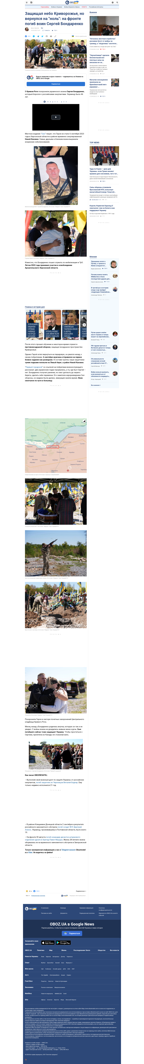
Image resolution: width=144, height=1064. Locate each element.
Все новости (114, 950)
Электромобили (54, 975)
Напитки (50, 981)
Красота (56, 999)
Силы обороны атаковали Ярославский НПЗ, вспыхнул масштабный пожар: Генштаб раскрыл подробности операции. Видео (103, 189)
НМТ (73, 969)
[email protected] (47, 1049)
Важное (93, 12)
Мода (62, 999)
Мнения (93, 257)
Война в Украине (56, 7)
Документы (63, 913)
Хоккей (57, 962)
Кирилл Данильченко (97, 282)
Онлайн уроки (57, 969)
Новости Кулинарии (61, 981)
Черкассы (70, 956)
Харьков (48, 956)
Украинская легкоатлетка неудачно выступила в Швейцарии (98, 91)
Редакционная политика (38, 895)
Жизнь (63, 950)
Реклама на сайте (46, 913)
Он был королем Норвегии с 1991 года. (102, 213)
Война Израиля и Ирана (72, 7)
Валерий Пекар (95, 340)
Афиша (43, 999)
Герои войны (45, 7)
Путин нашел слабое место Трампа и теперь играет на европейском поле (100, 335)
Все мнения (95, 385)
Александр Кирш (96, 353)
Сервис (69, 975)
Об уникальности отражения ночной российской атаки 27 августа (98, 361)
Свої (43, 134)
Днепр (63, 956)
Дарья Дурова (35, 28)
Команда (63, 908)
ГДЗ (42, 969)
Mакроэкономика (59, 987)
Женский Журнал (71, 999)
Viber (30, 852)
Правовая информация (86, 908)
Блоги (88, 950)
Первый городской (34, 367)
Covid (64, 993)
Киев (42, 956)
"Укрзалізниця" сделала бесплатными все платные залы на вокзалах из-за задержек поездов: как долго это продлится (99, 59)
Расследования (79, 950)
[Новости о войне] (64, 896)
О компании (44, 908)
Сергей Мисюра (95, 366)
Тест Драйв (44, 975)
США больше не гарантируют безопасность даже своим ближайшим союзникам (104, 177)
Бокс (62, 962)
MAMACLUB (58, 993)
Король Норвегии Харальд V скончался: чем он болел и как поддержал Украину (102, 208)
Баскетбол (50, 962)
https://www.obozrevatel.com (90, 1008)
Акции (63, 975)
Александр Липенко (96, 295)
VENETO (84, 7)
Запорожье (56, 956)
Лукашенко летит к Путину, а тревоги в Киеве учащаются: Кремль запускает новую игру (98, 264)
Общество (101, 950)
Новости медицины (47, 993)
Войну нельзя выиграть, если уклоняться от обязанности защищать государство (100, 374)
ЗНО (68, 969)
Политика (40, 950)
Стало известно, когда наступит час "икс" (103, 46)
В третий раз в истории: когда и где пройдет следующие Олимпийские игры (100, 290)
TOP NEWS (94, 142)
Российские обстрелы (96, 7)
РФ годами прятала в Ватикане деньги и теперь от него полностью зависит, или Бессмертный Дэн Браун (101, 348)
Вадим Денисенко (96, 268)
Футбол (43, 962)
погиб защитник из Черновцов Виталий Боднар (57, 782)
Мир (50, 950)
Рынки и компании (47, 987)
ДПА (64, 969)
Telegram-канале (68, 850)
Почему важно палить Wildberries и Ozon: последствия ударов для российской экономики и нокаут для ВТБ (100, 277)
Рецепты (43, 981)
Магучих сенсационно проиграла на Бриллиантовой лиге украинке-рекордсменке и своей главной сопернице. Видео (99, 83)
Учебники (48, 969)
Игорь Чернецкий (96, 379)
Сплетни (49, 999)
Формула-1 (69, 962)
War (42, 28)
